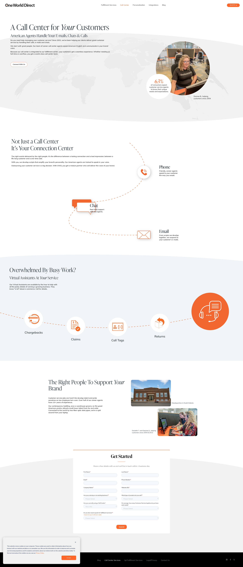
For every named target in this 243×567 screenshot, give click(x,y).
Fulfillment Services (108, 5)
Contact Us (165, 560)
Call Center (124, 5)
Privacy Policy (40, 553)
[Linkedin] (226, 559)
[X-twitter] (234, 559)
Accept (69, 558)
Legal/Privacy (151, 560)
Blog (164, 5)
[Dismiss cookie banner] (75, 542)
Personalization (139, 5)
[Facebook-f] (230, 559)
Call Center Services (112, 560)
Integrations (153, 5)
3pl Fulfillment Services (133, 560)
